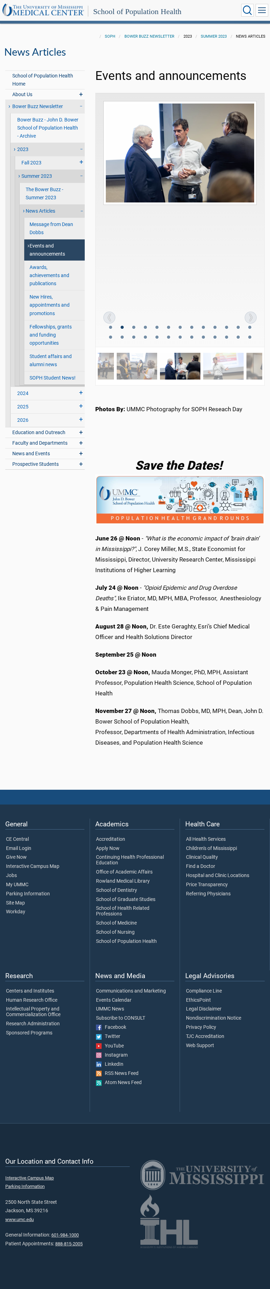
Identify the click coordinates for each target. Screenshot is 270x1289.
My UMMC (17, 885)
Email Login (18, 848)
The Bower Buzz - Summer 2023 (44, 194)
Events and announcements (47, 250)
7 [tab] (181, 328)
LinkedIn (112, 1064)
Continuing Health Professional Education (130, 860)
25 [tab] (239, 338)
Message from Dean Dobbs (51, 228)
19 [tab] (169, 338)
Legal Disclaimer (203, 1009)
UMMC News (110, 1009)
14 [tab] (111, 338)
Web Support (200, 1046)
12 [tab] (239, 328)
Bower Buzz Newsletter (149, 36)
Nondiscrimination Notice (213, 1018)
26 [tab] (250, 338)
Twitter (111, 1036)
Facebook (114, 1027)
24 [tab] (227, 338)
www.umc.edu (19, 1219)
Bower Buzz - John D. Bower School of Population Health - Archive (47, 128)
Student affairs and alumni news (51, 360)
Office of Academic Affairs (124, 872)
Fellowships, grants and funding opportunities (51, 335)
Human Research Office (31, 1000)
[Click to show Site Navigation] (262, 10)
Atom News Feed (122, 1082)
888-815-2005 (69, 1243)
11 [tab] (227, 328)
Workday (15, 912)
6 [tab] (169, 328)
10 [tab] (215, 328)
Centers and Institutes (30, 991)
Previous (109, 318)
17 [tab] (146, 338)
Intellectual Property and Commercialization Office (33, 1012)
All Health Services (206, 839)
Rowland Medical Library (123, 881)
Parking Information (28, 894)
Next (251, 318)
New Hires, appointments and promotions (50, 305)
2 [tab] (123, 328)
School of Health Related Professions (122, 911)
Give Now (16, 857)
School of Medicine (116, 923)
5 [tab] (157, 328)
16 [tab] (134, 338)
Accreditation (110, 839)
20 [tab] (181, 338)
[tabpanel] (180, 153)
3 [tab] (134, 328)
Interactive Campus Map (32, 866)
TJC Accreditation (205, 1036)
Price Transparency (207, 885)
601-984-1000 (65, 1235)
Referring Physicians (208, 894)
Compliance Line (204, 991)
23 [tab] (215, 338)
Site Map (15, 903)
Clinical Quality (202, 857)
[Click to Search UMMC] (247, 10)
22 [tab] (204, 338)
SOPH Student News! (53, 378)
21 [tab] (192, 338)
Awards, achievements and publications (49, 275)
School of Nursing (115, 932)
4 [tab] (146, 328)
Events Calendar (113, 1000)
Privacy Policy (201, 1027)
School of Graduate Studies (125, 899)
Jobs (11, 875)
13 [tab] (250, 328)
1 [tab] (111, 328)
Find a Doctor (200, 866)
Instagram (115, 1055)
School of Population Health (137, 11)
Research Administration (33, 1024)
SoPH (110, 36)
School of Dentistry (116, 890)
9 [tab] (204, 328)
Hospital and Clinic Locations (217, 875)
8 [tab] (192, 328)
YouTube (113, 1046)
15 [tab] (123, 338)
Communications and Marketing (131, 991)
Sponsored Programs (29, 1033)
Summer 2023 (214, 36)
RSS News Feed (120, 1073)
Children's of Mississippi (211, 848)
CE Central (17, 839)
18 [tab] (157, 338)
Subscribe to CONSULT (120, 1018)
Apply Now (108, 848)
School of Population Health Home (42, 80)
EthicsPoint (198, 1000)
